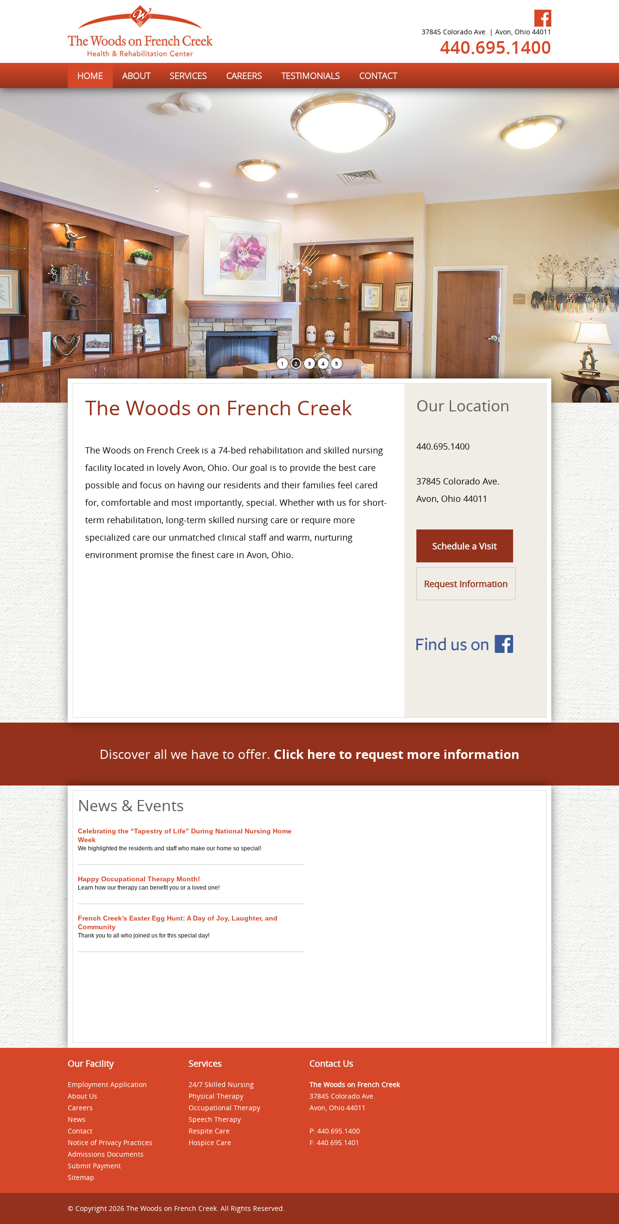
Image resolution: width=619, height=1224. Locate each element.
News (77, 1119)
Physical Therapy (216, 1096)
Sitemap (81, 1177)
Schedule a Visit (464, 546)
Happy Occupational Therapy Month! (139, 879)
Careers (80, 1107)
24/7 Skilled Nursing (221, 1084)
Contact (80, 1130)
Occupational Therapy (224, 1107)
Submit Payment (94, 1165)
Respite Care (209, 1130)
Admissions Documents (106, 1154)
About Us (82, 1096)
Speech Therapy (215, 1119)
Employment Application (107, 1084)
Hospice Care (210, 1142)
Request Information (466, 583)
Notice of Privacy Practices (110, 1142)
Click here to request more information (396, 754)
